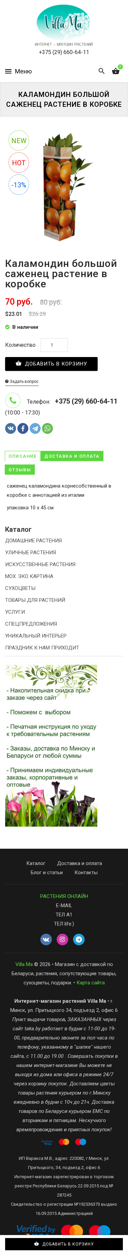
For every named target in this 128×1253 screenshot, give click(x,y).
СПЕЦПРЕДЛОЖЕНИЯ (31, 624)
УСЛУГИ (15, 612)
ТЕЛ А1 (64, 915)
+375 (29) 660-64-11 (64, 52)
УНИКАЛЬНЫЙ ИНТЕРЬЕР (36, 636)
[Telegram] (35, 428)
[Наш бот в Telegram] (79, 940)
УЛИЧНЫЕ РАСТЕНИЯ (30, 552)
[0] (115, 71)
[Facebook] (22, 428)
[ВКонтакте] (10, 428)
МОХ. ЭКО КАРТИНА (29, 576)
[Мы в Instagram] (62, 940)
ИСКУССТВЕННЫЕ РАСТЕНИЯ (40, 564)
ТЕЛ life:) (64, 924)
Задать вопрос (24, 381)
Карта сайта (90, 983)
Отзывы (20, 469)
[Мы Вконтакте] (46, 940)
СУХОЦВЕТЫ (20, 588)
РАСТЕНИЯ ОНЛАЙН (64, 896)
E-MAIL (64, 905)
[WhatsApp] (47, 428)
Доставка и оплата (72, 456)
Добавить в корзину (55, 364)
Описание (23, 456)
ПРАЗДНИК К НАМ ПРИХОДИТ (42, 648)
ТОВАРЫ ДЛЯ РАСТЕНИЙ (35, 600)
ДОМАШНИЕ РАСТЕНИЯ (33, 541)
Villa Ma (24, 964)
